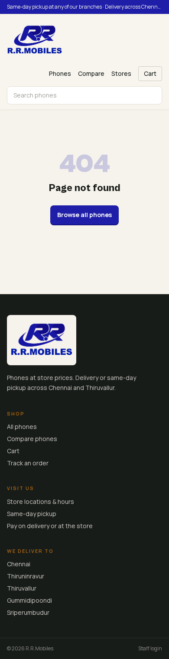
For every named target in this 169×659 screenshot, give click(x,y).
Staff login (150, 648)
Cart (150, 73)
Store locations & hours (40, 501)
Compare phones (32, 439)
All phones (22, 426)
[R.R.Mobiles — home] (34, 40)
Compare (91, 73)
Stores (121, 73)
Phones (60, 73)
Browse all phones (84, 215)
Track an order (28, 463)
